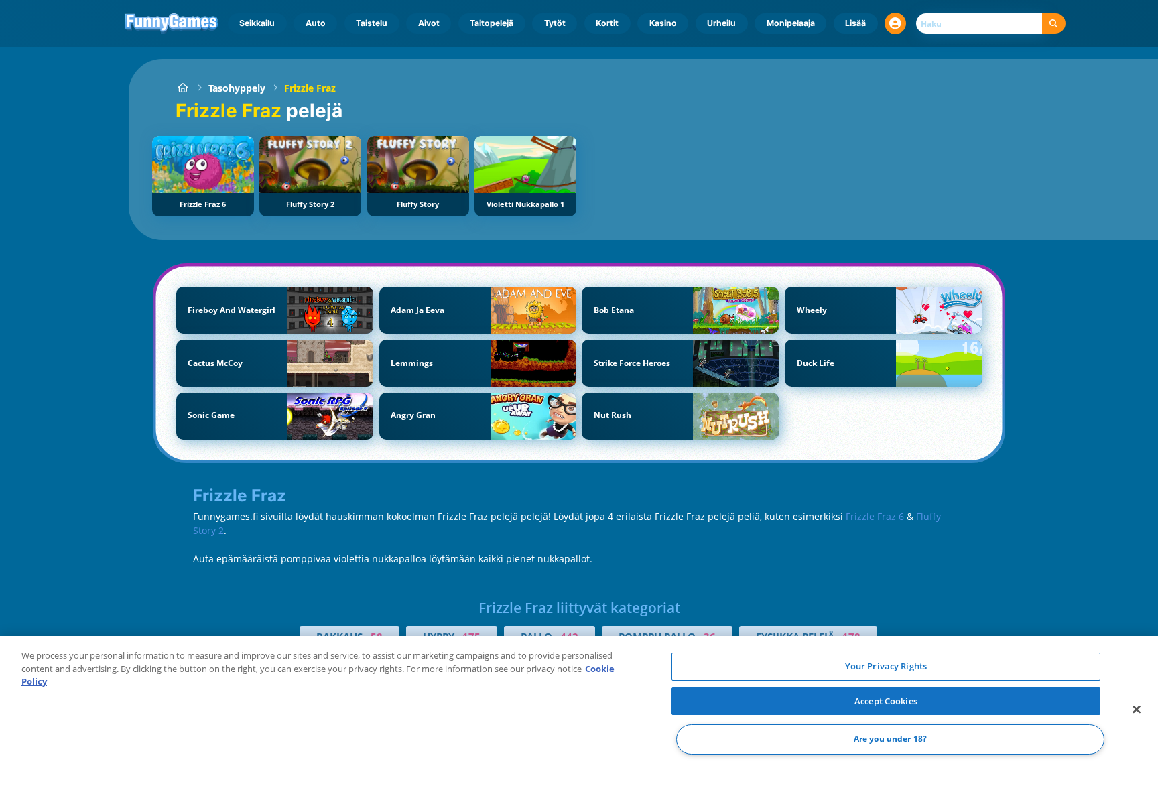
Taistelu (371, 23)
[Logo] (172, 23)
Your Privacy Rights (886, 666)
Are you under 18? (890, 739)
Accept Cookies (885, 701)
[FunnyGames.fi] (183, 88)
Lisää (855, 23)
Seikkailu (257, 23)
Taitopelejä (491, 23)
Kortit (607, 23)
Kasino (663, 23)
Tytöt (555, 23)
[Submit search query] (1054, 23)
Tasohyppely (236, 88)
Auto (316, 23)
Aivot (429, 23)
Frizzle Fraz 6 (875, 516)
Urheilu (721, 23)
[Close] (1136, 709)
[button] (895, 23)
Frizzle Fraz (310, 88)
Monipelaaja (791, 23)
